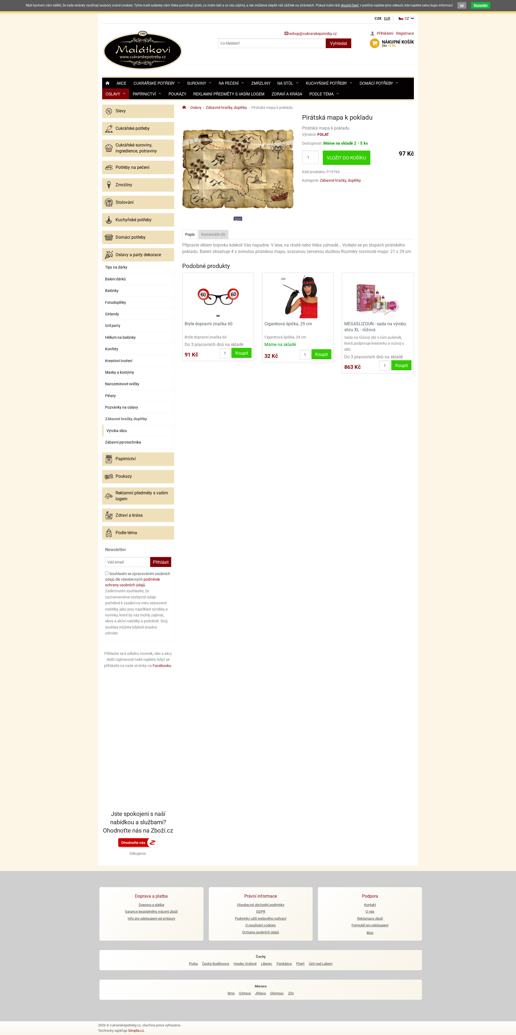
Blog (370, 933)
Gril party (112, 325)
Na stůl (285, 83)
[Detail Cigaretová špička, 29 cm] (297, 296)
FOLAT (323, 134)
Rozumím (481, 5)
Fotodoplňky (115, 302)
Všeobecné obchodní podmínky (260, 905)
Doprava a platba (151, 905)
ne (462, 5)
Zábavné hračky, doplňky (126, 419)
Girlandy (112, 314)
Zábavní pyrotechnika (123, 442)
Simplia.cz (136, 1031)
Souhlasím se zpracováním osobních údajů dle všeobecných (137, 579)
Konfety (111, 349)
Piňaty (110, 396)
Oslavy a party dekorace (138, 254)
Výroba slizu (116, 431)
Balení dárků (115, 279)
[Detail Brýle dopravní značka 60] (218, 296)
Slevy (121, 110)
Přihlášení (385, 33)
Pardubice (284, 964)
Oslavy (113, 94)
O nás (370, 911)
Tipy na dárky (116, 267)
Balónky (112, 290)
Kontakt (370, 905)
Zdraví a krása (287, 94)
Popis (190, 234)
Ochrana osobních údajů (260, 932)
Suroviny (196, 83)
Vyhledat (338, 43)
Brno (231, 993)
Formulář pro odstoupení (370, 925)
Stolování (125, 202)
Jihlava (260, 993)
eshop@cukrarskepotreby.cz (312, 33)
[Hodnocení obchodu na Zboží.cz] (138, 842)
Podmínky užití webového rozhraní (260, 918)
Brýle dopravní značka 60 (208, 323)
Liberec (266, 964)
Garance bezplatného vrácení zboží (151, 911)
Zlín (291, 993)
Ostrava (245, 993)
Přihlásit (161, 562)
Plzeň (300, 964)
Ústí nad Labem (320, 964)
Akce (121, 83)
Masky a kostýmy (119, 372)
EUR (387, 18)
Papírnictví (144, 94)
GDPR (260, 911)
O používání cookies (260, 925)
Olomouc (277, 993)
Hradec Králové (245, 964)
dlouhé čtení (350, 5)
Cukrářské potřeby (154, 83)
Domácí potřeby (376, 83)
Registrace (405, 33)
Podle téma (321, 94)
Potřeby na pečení (132, 167)
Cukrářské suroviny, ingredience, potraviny (136, 148)
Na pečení (229, 83)
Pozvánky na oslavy (121, 407)
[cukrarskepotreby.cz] (143, 49)
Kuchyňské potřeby (326, 83)
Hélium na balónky (120, 337)
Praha (193, 964)
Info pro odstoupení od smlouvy (151, 918)
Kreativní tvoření (118, 361)
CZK (378, 18)
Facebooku (162, 665)
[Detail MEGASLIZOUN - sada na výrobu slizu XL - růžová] (377, 296)
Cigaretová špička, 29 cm (288, 323)
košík (398, 44)
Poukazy (177, 94)
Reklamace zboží (370, 918)
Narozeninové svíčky (122, 384)
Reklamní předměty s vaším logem (228, 94)
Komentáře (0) (213, 234)
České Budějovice (215, 964)
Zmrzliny (260, 83)
